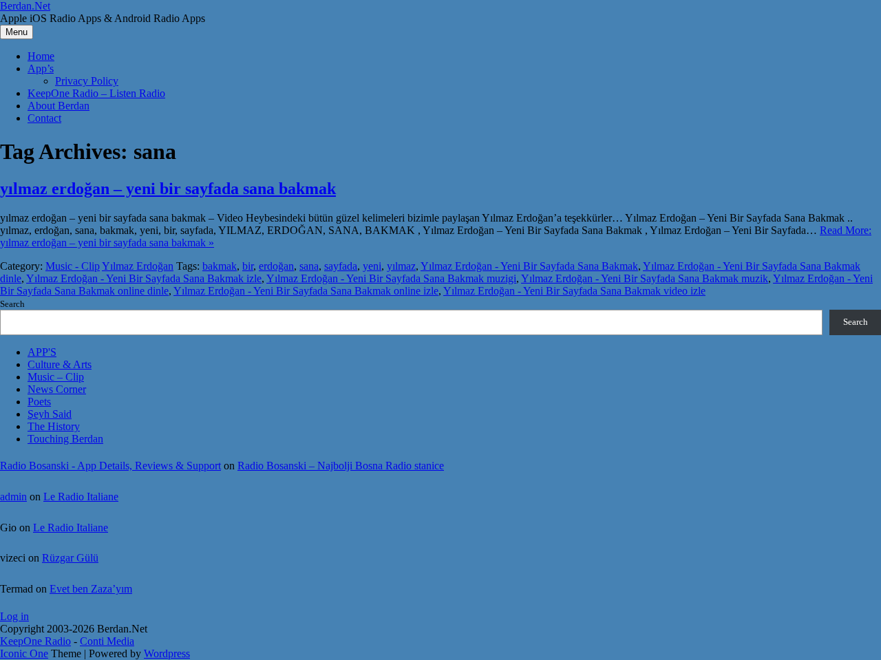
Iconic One (24, 653)
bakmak (219, 266)
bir (247, 266)
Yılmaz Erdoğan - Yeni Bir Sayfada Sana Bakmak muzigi (391, 278)
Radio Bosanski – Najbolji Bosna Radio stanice (340, 465)
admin (13, 496)
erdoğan (276, 266)
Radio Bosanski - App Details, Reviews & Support (110, 465)
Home (41, 56)
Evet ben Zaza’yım (91, 589)
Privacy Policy (86, 81)
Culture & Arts (60, 364)
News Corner (57, 389)
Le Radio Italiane (80, 496)
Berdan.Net (25, 6)
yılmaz (401, 266)
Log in (14, 616)
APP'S (42, 352)
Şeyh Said (50, 414)
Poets (39, 401)
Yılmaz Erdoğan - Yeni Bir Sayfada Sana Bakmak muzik (644, 278)
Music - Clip (72, 266)
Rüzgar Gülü (70, 558)
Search (12, 304)
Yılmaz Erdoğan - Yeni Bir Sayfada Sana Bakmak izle (144, 278)
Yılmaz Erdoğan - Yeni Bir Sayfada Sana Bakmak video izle (574, 291)
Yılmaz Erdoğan (137, 266)
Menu (17, 32)
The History (54, 426)
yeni (372, 266)
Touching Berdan (65, 439)
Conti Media (107, 641)
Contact (44, 118)
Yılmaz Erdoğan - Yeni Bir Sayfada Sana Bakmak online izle (305, 291)
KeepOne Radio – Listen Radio (96, 93)
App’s (41, 68)
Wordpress (167, 653)
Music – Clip (56, 377)
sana (309, 266)
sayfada (340, 266)
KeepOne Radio (35, 641)
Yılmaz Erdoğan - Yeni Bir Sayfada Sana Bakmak (529, 266)
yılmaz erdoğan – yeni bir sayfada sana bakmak (168, 189)
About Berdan (58, 105)
